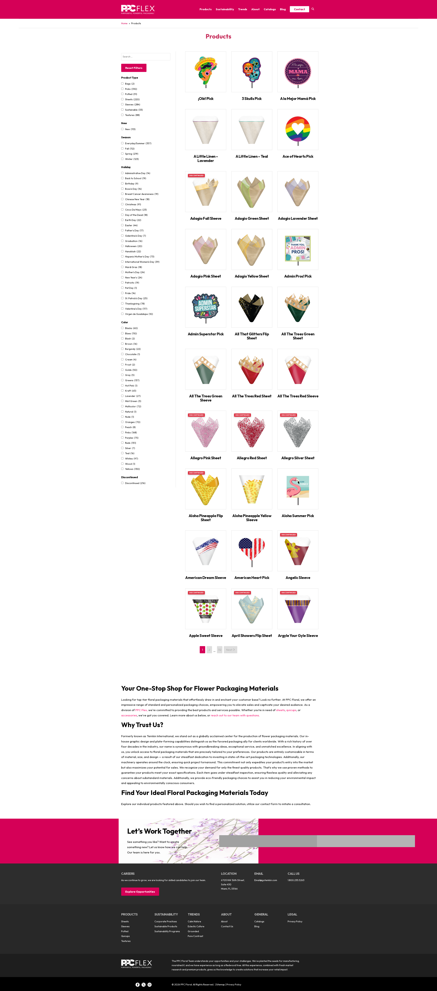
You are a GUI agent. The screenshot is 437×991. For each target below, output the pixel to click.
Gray (130, 375)
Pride (130, 293)
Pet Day (131, 287)
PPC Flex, (141, 710)
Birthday (131, 183)
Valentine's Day (136, 308)
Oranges (132, 422)
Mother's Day (135, 272)
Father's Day (134, 230)
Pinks (131, 432)
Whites (131, 458)
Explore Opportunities (140, 891)
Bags (130, 83)
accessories (129, 715)
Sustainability (225, 9)
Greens (132, 380)
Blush (130, 338)
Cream (130, 359)
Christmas (133, 204)
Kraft (130, 390)
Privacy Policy (295, 921)
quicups (291, 710)
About (255, 9)
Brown (131, 343)
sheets (280, 710)
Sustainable (134, 109)
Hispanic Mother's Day (139, 256)
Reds (130, 442)
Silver (130, 448)
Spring (131, 153)
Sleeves (132, 104)
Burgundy (133, 349)
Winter (132, 159)
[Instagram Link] (149, 985)
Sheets (132, 99)
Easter (131, 225)
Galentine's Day (135, 235)
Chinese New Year (137, 199)
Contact (299, 9)
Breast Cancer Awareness (141, 194)
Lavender (133, 396)
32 (219, 649)
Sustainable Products (165, 926)
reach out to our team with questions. (235, 715)
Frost (130, 364)
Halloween (133, 246)
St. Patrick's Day (136, 298)
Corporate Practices (165, 921)
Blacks (131, 328)
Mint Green (133, 401)
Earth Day (133, 220)
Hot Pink (131, 385)
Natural (130, 411)
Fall (130, 148)
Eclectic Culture (196, 926)
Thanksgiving (135, 303)
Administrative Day (137, 173)
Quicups (125, 936)
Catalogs (270, 9)
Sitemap (220, 984)
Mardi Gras (133, 267)
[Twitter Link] (144, 985)
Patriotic (132, 282)
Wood (130, 463)
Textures (132, 115)
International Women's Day (142, 261)
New (130, 129)
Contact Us (227, 926)
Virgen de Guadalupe (139, 314)
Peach (130, 427)
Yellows (132, 469)
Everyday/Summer (138, 143)
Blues (131, 333)
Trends (242, 9)
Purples (131, 437)
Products (206, 9)
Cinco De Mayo (136, 209)
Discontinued (135, 483)
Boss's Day (133, 188)
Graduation (133, 241)
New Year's (133, 277)
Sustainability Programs (167, 931)
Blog (283, 9)
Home (124, 23)
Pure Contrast (195, 936)
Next (229, 649)
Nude (129, 416)
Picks (131, 89)
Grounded (193, 931)
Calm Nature (194, 921)
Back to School (135, 178)
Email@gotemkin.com (265, 880)
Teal (129, 453)
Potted (131, 94)
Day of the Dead (136, 215)
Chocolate (132, 354)
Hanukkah (133, 251)
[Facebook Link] (138, 985)
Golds (131, 369)
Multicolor (133, 406)
